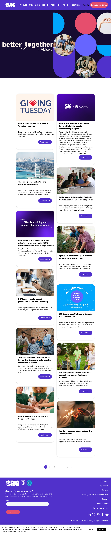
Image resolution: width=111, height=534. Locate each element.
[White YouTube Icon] (107, 514)
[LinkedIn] (89, 514)
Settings (91, 529)
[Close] (108, 529)
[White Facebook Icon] (102, 514)
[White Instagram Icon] (98, 514)
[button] (76, 5)
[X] (93, 514)
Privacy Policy (21, 531)
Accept (101, 529)
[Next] (72, 467)
